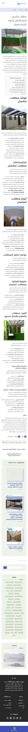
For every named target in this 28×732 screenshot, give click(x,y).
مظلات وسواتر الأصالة (18, 629)
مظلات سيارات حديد (9, 618)
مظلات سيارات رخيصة (9, 621)
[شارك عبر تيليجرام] (6, 442)
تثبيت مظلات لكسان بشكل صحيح (17, 89)
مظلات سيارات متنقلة (18, 627)
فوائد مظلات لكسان (19, 80)
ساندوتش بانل (18, 604)
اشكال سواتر (9, 585)
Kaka (23, 436)
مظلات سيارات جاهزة (18, 618)
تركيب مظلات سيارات (18, 596)
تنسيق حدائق (9, 601)
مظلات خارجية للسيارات (8, 613)
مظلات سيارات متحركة (9, 624)
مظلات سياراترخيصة (18, 621)
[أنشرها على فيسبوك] (24, 442)
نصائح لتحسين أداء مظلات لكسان (17, 92)
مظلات (22, 613)
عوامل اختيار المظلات (19, 85)
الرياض (11, 590)
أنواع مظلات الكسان (19, 84)
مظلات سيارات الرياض (10, 615)
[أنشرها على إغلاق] (22, 442)
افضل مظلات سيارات (9, 587)
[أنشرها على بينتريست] (19, 442)
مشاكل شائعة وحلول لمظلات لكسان (16, 90)
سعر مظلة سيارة (18, 607)
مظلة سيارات (20, 632)
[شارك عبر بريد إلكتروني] (4, 442)
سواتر (13, 607)
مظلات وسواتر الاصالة (9, 629)
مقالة (12, 632)
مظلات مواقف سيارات (9, 627)
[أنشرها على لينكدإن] (11, 442)
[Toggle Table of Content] (23, 78)
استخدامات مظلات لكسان (18, 82)
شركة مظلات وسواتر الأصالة (17, 610)
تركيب (8, 590)
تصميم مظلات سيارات (17, 601)
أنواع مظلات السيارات (9, 582)
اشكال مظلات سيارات (18, 587)
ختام (22, 93)
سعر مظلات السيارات (10, 604)
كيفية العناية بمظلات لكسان (18, 87)
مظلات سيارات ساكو (18, 624)
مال (6, 610)
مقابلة (16, 632)
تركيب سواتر (17, 593)
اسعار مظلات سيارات (17, 585)
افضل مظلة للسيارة (17, 590)
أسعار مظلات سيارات (18, 582)
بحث (5, 567)
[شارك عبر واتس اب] (9, 442)
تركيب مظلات (11, 593)
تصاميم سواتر (17, 599)
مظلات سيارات (18, 615)
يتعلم (14, 635)
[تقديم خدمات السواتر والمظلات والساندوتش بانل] (22, 3)
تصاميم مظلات (10, 599)
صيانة (10, 610)
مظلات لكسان (10, 436)
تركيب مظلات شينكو (9, 596)
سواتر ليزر (8, 607)
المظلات (15, 436)
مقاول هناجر (7, 632)
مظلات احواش (16, 613)
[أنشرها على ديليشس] (14, 442)
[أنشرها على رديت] (17, 442)
